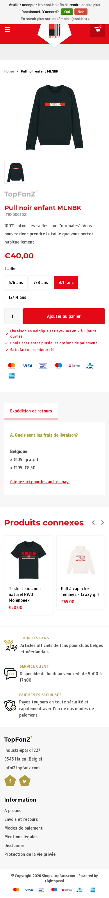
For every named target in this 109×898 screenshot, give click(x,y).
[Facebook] (10, 784)
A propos (12, 810)
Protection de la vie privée (30, 854)
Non (81, 12)
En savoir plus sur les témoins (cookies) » (55, 19)
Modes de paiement (23, 827)
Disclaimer (14, 845)
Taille (9, 268)
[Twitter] (25, 784)
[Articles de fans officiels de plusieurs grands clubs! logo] (18, 738)
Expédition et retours (31, 410)
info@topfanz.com (22, 767)
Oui (67, 12)
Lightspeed (54, 881)
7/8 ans (40, 282)
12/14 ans (17, 297)
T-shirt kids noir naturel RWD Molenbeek (25, 594)
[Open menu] (7, 29)
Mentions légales (20, 836)
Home (9, 71)
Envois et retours (21, 819)
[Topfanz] (21, 196)
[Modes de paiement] (11, 365)
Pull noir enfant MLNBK (39, 71)
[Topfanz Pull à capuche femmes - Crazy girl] (81, 560)
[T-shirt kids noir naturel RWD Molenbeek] (28, 560)
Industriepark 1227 (22, 750)
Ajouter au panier (64, 316)
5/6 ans (16, 282)
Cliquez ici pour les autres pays (40, 481)
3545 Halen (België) (23, 758)
